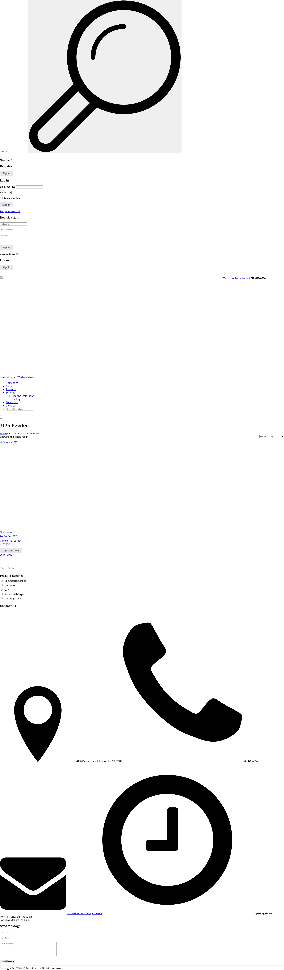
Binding (16, 399)
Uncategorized (13, 598)
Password (5, 192)
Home (3, 433)
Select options (10, 550)
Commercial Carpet (10, 540)
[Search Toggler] (1, 155)
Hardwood (10, 585)
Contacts (11, 405)
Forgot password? (10, 211)
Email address (7, 186)
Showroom (12, 402)
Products (11, 389)
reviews (5, 544)
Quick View (6, 532)
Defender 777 (8, 536)
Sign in (6, 267)
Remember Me (11, 198)
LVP (7, 589)
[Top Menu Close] (1, 415)
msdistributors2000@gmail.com (17, 377)
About (9, 386)
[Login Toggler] (1, 272)
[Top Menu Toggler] (1, 418)
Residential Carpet (15, 594)
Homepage (12, 382)
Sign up (6, 173)
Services (10, 392)
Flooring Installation (23, 396)
